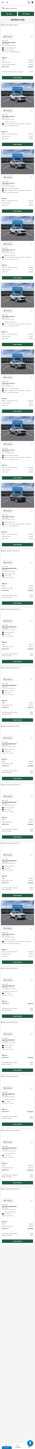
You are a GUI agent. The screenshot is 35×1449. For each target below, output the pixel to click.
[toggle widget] (30, 1443)
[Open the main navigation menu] (2, 2)
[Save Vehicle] (31, 36)
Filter (27, 14)
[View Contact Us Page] (29, 2)
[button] (17, 77)
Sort (10, 14)
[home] (7, 2)
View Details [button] (17, 77)
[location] (32, 2)
